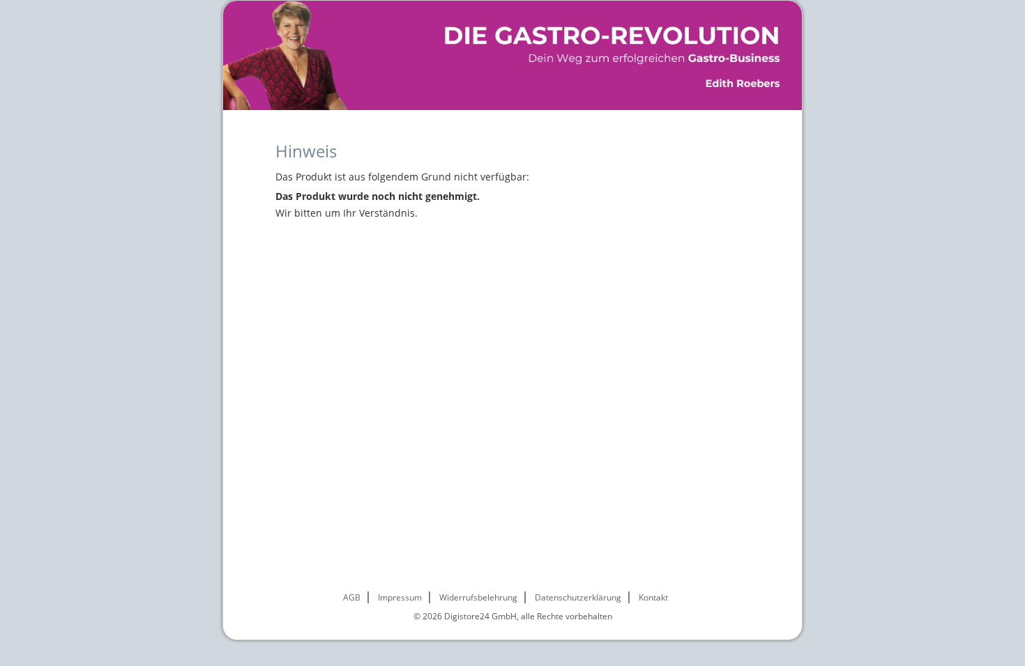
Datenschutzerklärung (578, 597)
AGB (351, 597)
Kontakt (653, 597)
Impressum (400, 597)
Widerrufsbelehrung (478, 597)
